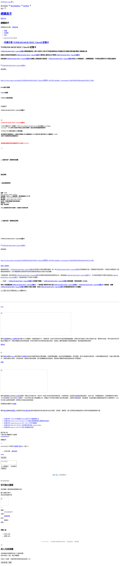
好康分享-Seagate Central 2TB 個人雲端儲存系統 (18, 427)
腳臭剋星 (16, 338)
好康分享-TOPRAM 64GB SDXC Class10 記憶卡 (26, 42)
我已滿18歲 (4, 562)
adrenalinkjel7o (5, 436)
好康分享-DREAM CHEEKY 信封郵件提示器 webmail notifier (22, 425)
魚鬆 (2, 362)
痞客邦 (16, 446)
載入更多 (3, 457)
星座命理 (15, 27)
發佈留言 (3, 468)
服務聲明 (76, 541)
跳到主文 (3, 18)
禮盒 (14, 403)
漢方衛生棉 (26, 410)
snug (2, 306)
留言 (20, 446)
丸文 (10, 396)
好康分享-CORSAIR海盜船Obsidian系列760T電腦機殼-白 (21, 419)
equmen (13, 356)
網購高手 (6, 13)
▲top (2, 454)
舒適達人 (13, 410)
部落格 (6, 33)
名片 (5, 35)
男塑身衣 (25, 356)
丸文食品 (18, 396)
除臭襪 (6, 338)
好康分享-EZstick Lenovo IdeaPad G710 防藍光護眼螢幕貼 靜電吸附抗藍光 (26, 421)
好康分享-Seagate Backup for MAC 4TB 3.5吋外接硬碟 (20, 423)
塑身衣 (3, 344)
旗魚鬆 (78, 396)
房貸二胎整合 (5, 266)
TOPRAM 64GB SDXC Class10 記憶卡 (22, 269)
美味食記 (14, 451)
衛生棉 (6, 410)
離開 (10, 562)
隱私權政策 (70, 541)
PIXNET (47, 541)
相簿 (5, 30)
